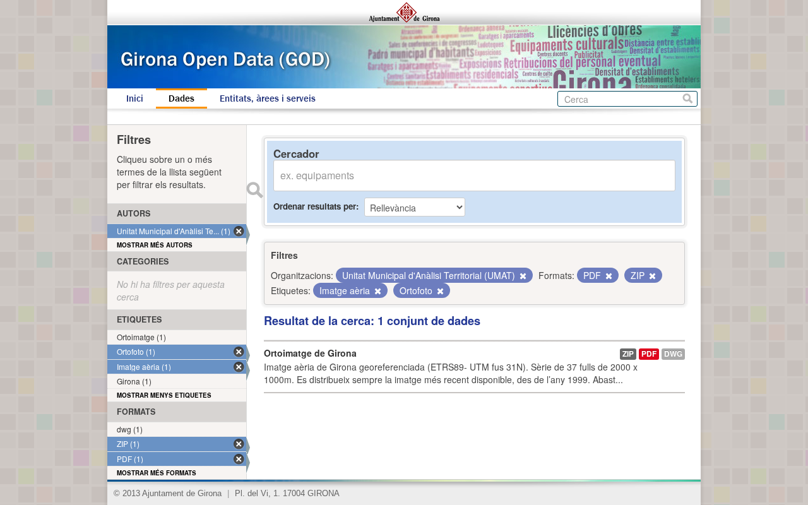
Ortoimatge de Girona (310, 353)
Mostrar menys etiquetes (164, 395)
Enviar (254, 190)
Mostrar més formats (156, 472)
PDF (648, 353)
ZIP (628, 353)
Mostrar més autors (155, 245)
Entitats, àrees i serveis (268, 98)
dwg (673, 353)
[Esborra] (522, 276)
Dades (181, 98)
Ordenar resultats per (314, 206)
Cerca (687, 98)
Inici (134, 98)
